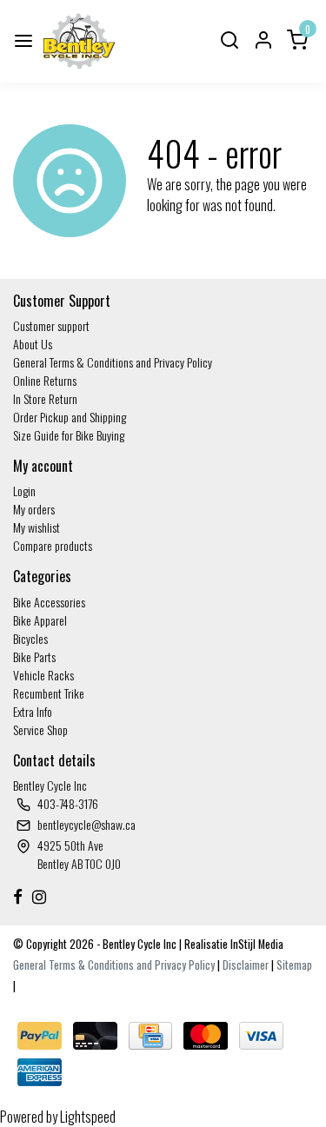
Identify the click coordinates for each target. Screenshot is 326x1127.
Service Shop (40, 729)
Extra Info (32, 711)
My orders (34, 509)
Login (24, 490)
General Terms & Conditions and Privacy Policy (112, 362)
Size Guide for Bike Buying (68, 435)
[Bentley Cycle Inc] (79, 41)
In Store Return (45, 398)
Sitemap (294, 965)
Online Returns (45, 380)
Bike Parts (34, 656)
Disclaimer (246, 965)
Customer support (51, 325)
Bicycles (30, 638)
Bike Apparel (40, 620)
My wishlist (36, 527)
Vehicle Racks (43, 675)
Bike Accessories (49, 602)
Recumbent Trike (48, 693)
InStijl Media (255, 944)
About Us (32, 344)
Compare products (52, 545)
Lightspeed (88, 1116)
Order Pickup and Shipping (69, 417)
